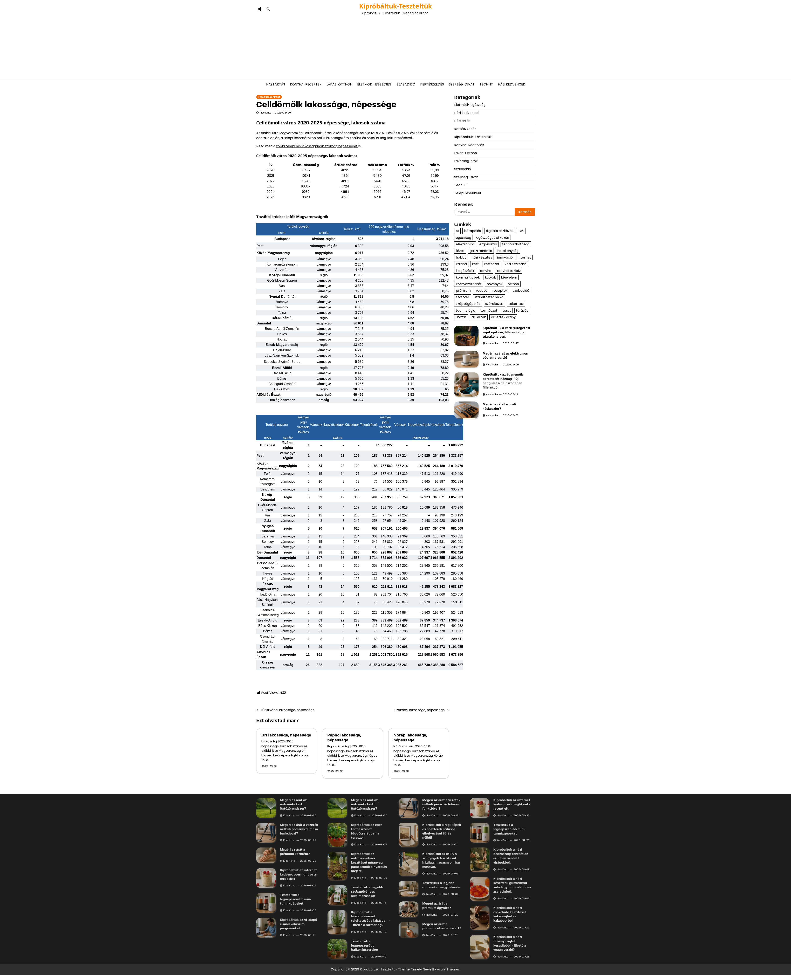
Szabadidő (406, 84)
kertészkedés (516, 264)
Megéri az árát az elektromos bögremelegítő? (505, 355)
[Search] (268, 9)
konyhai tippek (468, 277)
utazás (461, 317)
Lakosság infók (466, 160)
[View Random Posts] (259, 9)
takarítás (516, 303)
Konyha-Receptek (306, 84)
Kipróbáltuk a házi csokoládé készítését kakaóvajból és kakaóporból (509, 914)
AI (457, 230)
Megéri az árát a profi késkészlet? (499, 406)
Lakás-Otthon (339, 84)
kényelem (509, 277)
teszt (507, 310)
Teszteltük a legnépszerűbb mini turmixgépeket (295, 899)
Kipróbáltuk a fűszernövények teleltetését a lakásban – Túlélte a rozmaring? (370, 918)
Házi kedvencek (511, 84)
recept (481, 290)
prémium (463, 290)
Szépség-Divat (462, 84)
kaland (461, 264)
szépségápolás (468, 303)
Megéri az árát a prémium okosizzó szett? (441, 926)
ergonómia (488, 244)
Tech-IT (486, 84)
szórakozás (494, 303)
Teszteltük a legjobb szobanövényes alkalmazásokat (367, 891)
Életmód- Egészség (374, 84)
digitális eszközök (500, 230)
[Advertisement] (395, 48)
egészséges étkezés (492, 237)
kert (475, 264)
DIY (521, 230)
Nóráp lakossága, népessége (410, 737)
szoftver (462, 297)
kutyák (490, 277)
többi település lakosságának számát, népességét (317, 146)
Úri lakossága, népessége (286, 735)
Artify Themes (448, 969)
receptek (500, 290)
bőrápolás (472, 230)
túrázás (522, 310)
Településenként (269, 97)
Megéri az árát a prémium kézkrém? (295, 851)
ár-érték (479, 317)
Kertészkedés (432, 84)
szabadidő (521, 290)
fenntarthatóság (515, 244)
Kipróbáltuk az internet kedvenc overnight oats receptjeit (298, 874)
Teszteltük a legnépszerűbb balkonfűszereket (364, 945)
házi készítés (482, 257)
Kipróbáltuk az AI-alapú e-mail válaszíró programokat (298, 924)
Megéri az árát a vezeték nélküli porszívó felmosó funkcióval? (299, 829)
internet (524, 257)
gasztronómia (481, 250)
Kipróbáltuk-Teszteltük (395, 6)
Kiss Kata (265, 112)
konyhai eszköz (508, 270)
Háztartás (275, 84)
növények (495, 283)
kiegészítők (465, 270)
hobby (461, 257)
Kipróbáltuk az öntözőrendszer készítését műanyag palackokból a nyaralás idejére (369, 862)
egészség (463, 237)
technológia (465, 310)
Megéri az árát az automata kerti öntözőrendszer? (293, 804)
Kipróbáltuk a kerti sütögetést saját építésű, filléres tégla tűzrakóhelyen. (506, 332)
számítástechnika (488, 297)
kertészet (492, 264)
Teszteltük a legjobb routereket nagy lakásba (441, 885)
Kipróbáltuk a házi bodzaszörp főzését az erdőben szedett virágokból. (510, 855)
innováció (505, 257)
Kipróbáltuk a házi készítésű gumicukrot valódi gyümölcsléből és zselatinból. (512, 885)
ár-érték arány (503, 317)
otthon (513, 283)
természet (488, 310)
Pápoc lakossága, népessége (344, 737)
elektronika (465, 244)
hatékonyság (507, 250)
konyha (485, 270)
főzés (460, 250)
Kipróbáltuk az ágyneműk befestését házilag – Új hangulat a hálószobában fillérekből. (503, 380)
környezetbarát (469, 283)
